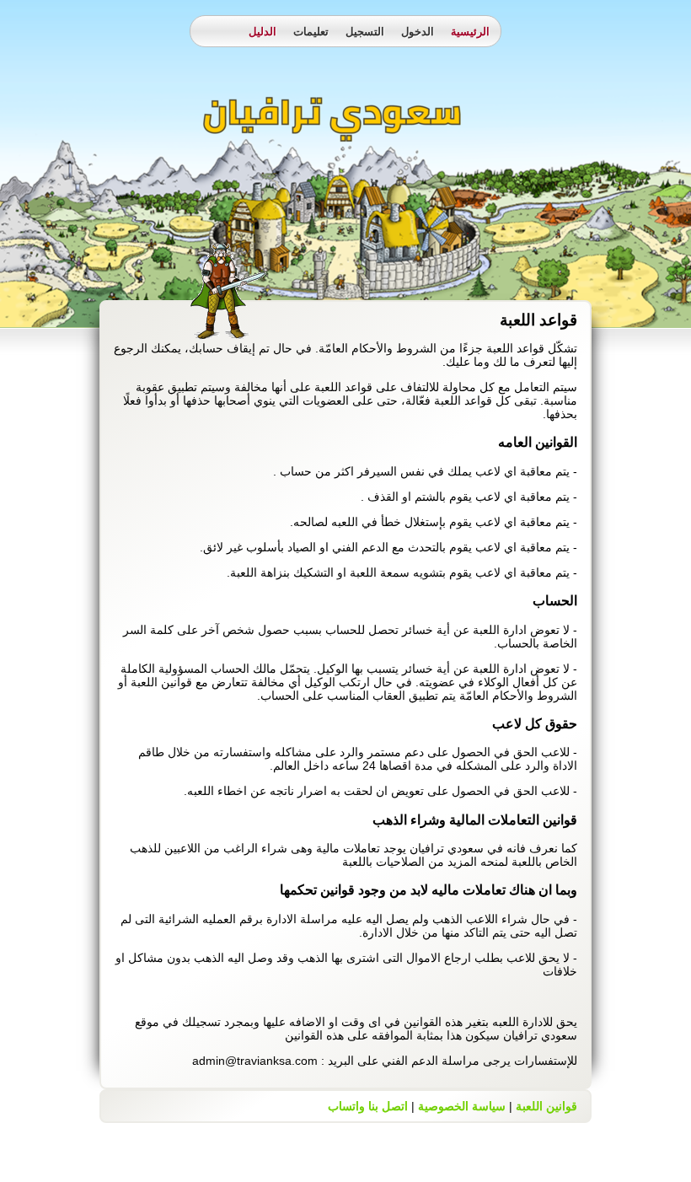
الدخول (417, 31)
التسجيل (365, 31)
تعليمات (311, 31)
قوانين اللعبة (546, 1106)
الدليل (262, 31)
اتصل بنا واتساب (368, 1106)
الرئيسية (470, 31)
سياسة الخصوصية (462, 1106)
